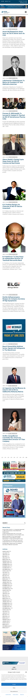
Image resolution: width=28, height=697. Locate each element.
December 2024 (6, 583)
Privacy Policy (15, 694)
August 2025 (6, 570)
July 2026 (5, 552)
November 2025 (6, 565)
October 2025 (6, 567)
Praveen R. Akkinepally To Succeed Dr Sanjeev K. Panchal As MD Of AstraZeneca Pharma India (14, 116)
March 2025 (5, 578)
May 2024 (5, 595)
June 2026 (5, 554)
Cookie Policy (8, 694)
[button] (26, 672)
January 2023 (6, 621)
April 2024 (5, 596)
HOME (2, 1)
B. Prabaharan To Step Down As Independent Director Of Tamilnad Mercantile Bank (13, 258)
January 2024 (6, 601)
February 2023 (6, 619)
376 (14, 457)
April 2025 (5, 577)
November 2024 (6, 585)
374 (8, 457)
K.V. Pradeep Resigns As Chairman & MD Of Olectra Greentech (12, 206)
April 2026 (5, 557)
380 (26, 457)
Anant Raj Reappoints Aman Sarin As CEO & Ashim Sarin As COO (14, 33)
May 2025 (5, 575)
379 (23, 457)
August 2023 (6, 609)
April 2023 (5, 616)
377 (17, 457)
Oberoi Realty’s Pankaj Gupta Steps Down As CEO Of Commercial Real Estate (13, 161)
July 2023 (5, 611)
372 (2, 457)
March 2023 (5, 617)
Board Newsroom (13, 29)
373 (5, 457)
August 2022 (6, 622)
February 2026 (6, 561)
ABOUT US (7, 1)
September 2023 (6, 608)
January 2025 (6, 582)
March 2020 (5, 627)
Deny (14, 687)
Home (14, 667)
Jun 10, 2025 (5, 78)
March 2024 (5, 598)
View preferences (14, 691)
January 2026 (6, 562)
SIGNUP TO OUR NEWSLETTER (23, 2)
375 (11, 457)
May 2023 (5, 614)
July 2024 (5, 591)
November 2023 (6, 604)
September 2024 (6, 588)
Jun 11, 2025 (5, 29)
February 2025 (6, 580)
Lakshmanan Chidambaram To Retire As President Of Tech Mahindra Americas (14, 82)
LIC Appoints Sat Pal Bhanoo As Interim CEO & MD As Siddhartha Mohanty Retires (14, 390)
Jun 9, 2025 (5, 385)
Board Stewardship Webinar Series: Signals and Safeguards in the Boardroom (14, 348)
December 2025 (6, 564)
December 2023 (6, 603)
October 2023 (6, 606)
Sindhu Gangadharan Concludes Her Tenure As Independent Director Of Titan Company (14, 438)
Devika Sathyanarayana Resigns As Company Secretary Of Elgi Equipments (14, 299)
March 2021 (5, 624)
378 (20, 457)
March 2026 (5, 559)
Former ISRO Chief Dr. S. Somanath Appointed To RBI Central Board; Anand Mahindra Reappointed (13, 530)
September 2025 (6, 569)
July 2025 (5, 572)
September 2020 (6, 625)
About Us (22, 694)
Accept (14, 684)
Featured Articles (13, 344)
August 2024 (6, 590)
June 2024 (5, 593)
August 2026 (6, 551)
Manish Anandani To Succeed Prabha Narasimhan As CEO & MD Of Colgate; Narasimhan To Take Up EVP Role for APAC (13, 537)
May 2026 (5, 556)
